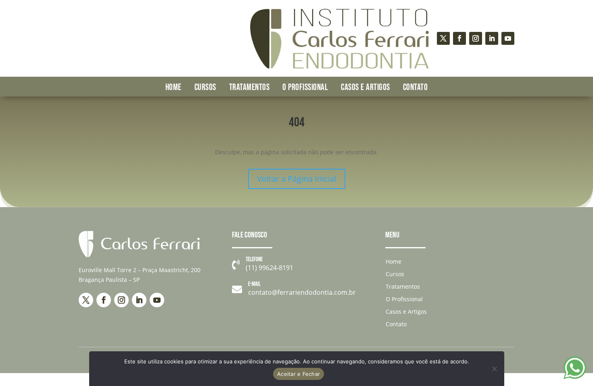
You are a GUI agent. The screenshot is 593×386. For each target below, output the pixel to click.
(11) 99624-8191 (269, 267)
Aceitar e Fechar (298, 374)
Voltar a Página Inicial (296, 178)
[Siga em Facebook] (459, 38)
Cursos (205, 87)
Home (173, 87)
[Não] (494, 369)
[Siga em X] (443, 38)
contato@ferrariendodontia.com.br (302, 292)
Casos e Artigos (365, 87)
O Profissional (305, 87)
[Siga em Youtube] (507, 38)
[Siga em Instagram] (475, 38)
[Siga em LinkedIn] (491, 38)
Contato (415, 87)
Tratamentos (249, 87)
